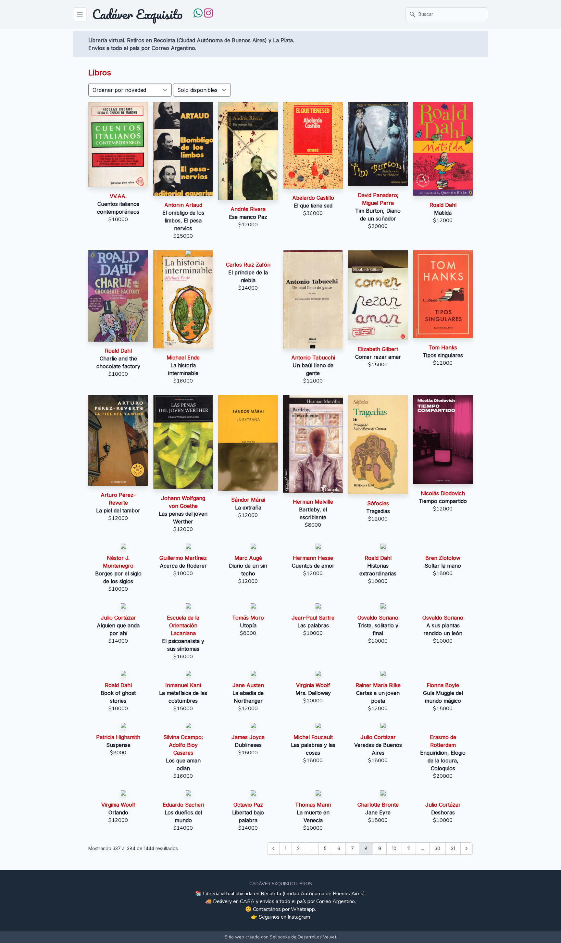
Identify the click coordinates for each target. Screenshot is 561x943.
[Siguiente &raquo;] (466, 848)
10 (394, 848)
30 (437, 848)
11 (408, 848)
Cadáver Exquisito (137, 14)
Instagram (299, 917)
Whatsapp (303, 909)
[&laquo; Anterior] (273, 848)
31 (453, 848)
